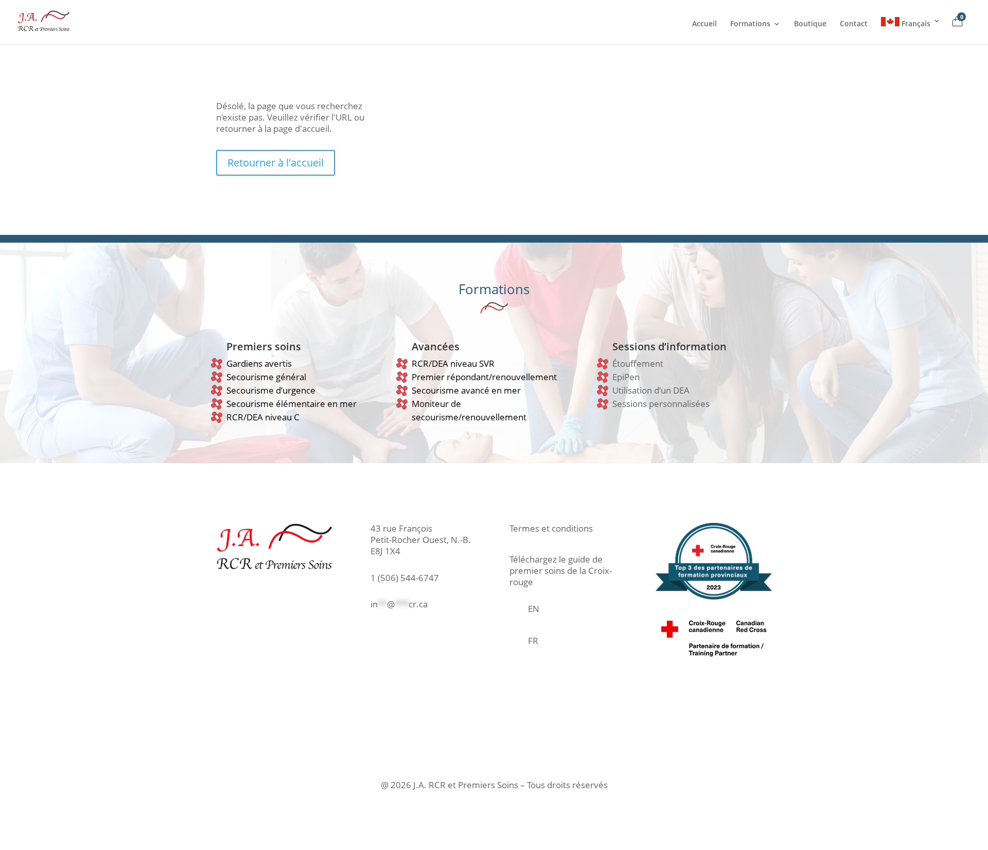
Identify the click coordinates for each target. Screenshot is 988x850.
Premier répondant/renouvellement (484, 377)
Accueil (704, 24)
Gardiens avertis (259, 363)
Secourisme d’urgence (270, 390)
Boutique (810, 24)
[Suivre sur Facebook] (371, 633)
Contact (854, 24)
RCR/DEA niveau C (262, 417)
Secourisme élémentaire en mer (291, 404)
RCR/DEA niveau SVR (453, 363)
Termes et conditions (551, 528)
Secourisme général (266, 377)
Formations (750, 24)
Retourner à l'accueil (275, 162)
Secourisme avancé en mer (466, 390)
